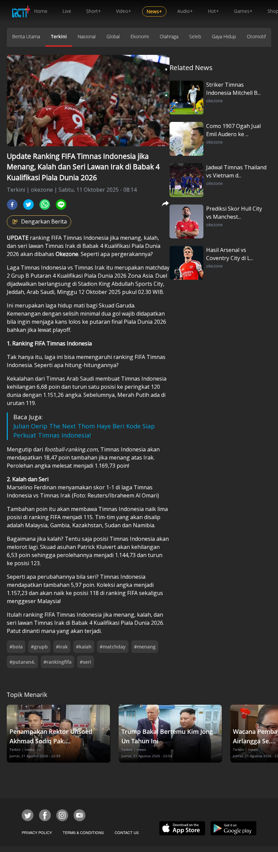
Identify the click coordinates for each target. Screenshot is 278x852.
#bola (16, 646)
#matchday (113, 646)
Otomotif (256, 36)
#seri (85, 662)
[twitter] (28, 204)
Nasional (87, 36)
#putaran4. (22, 662)
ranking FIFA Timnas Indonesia (69, 237)
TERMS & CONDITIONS (83, 832)
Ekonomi (140, 36)
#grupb (39, 646)
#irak (62, 646)
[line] (61, 204)
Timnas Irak (59, 246)
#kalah (84, 646)
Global (113, 36)
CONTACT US (127, 832)
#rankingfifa (57, 662)
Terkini (59, 36)
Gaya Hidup (224, 36)
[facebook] (12, 204)
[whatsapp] (44, 204)
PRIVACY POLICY (37, 832)
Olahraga (169, 36)
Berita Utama (26, 36)
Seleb (195, 36)
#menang (145, 646)
